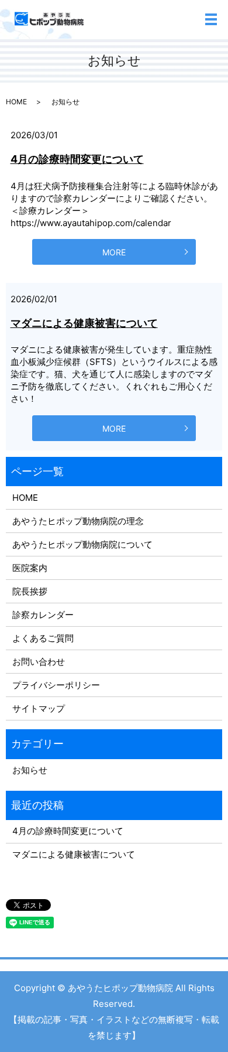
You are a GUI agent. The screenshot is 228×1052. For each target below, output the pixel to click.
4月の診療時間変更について (77, 159)
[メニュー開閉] (211, 19)
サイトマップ (38, 708)
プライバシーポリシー (56, 685)
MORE (114, 252)
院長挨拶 (29, 591)
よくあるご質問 (43, 638)
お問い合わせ (38, 661)
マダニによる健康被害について (84, 323)
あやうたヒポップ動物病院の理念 (78, 521)
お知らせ (29, 770)
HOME (16, 101)
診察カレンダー (43, 614)
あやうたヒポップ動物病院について (82, 544)
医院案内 (29, 567)
